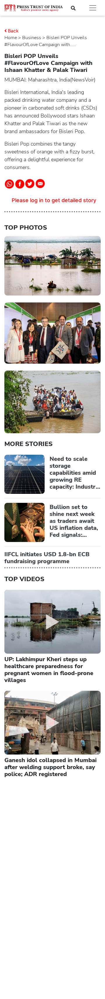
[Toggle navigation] (93, 7)
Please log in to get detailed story (54, 200)
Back (13, 31)
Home (10, 38)
